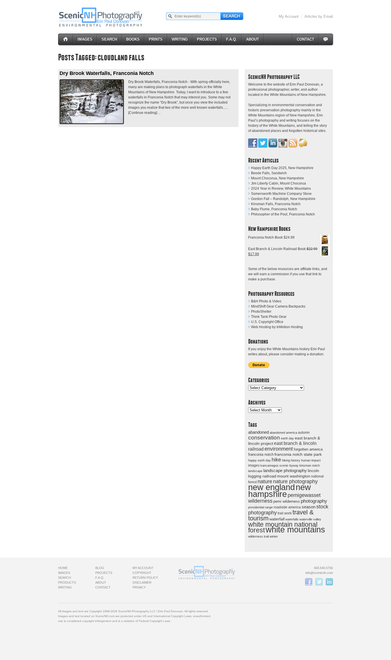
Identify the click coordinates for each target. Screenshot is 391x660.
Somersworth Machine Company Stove (281, 194)
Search (109, 39)
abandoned (258, 432)
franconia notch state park (298, 454)
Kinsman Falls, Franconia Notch (276, 204)
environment (278, 449)
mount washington (293, 476)
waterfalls (292, 519)
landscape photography (285, 470)
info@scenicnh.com (319, 572)
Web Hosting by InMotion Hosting (277, 327)
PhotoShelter (261, 312)
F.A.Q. (231, 39)
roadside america (287, 507)
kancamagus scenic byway (279, 465)
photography (314, 501)
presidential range (260, 507)
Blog (99, 568)
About (252, 39)
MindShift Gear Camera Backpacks (278, 306)
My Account (289, 16)
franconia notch (261, 454)
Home (63, 568)
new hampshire (279, 490)
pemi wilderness (286, 501)
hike (276, 460)
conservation (264, 438)
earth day (287, 438)
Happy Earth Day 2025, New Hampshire (282, 168)
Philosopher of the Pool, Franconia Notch (283, 214)
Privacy (139, 587)
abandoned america (283, 432)
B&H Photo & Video (266, 301)
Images (85, 39)
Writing (180, 39)
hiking (286, 460)
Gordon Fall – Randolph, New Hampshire (283, 199)
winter (274, 536)
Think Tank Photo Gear (269, 317)
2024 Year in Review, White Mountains (281, 189)
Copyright (142, 572)
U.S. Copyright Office (267, 322)
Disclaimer (142, 582)
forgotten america (308, 449)
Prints (156, 39)
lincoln (313, 470)
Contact (305, 39)
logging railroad (262, 476)
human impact (311, 460)
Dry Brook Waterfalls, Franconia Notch (107, 73)
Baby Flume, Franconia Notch (274, 209)
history (295, 460)
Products (67, 582)
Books (133, 39)
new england (271, 487)
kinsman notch (309, 465)
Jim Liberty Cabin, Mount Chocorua (278, 183)
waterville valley (310, 519)
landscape (255, 471)
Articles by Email (319, 16)
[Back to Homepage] (101, 17)
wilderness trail (258, 536)
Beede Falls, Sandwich (269, 173)
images (254, 465)
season (308, 506)
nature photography (295, 481)
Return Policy (145, 577)
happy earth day (259, 460)
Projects (207, 39)
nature (265, 481)
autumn (304, 433)
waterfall (277, 519)
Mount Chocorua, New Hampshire (277, 178)
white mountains (295, 529)
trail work (285, 513)
